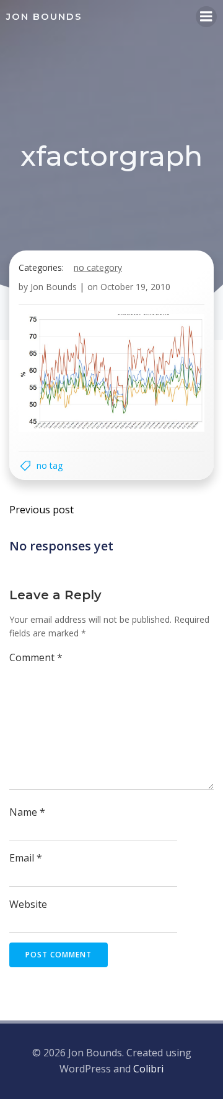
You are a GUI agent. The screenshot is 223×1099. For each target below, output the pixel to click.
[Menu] (206, 16)
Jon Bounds (53, 287)
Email (25, 858)
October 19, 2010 (135, 287)
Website (28, 904)
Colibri (148, 1068)
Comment (36, 657)
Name (27, 812)
